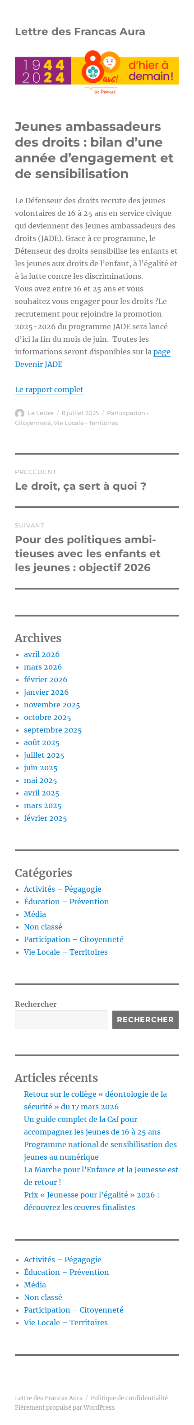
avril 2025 (42, 792)
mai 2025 (40, 780)
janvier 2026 (46, 692)
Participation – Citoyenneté (74, 939)
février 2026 (46, 679)
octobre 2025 (47, 717)
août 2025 (42, 742)
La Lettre (41, 412)
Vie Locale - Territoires (86, 422)
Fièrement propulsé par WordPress (65, 1408)
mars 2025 (43, 805)
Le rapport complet (49, 389)
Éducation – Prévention (66, 901)
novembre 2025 (52, 704)
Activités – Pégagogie (63, 888)
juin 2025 (41, 767)
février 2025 (45, 817)
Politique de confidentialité (129, 1398)
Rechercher (36, 1004)
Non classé (43, 926)
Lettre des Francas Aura (80, 31)
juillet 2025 (44, 754)
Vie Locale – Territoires (66, 951)
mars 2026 (43, 666)
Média (35, 914)
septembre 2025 (53, 729)
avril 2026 (42, 654)
